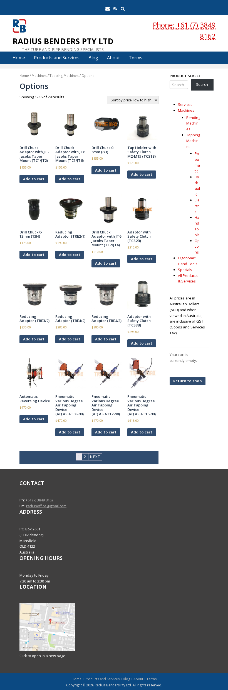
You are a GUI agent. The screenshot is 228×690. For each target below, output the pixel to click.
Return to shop (187, 380)
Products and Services (57, 58)
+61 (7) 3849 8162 (39, 500)
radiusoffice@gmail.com (46, 505)
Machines (39, 75)
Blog (93, 58)
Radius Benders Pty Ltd (63, 41)
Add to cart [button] (33, 178)
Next (95, 456)
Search (202, 84)
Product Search (186, 75)
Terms (135, 58)
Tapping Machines (64, 75)
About (113, 58)
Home (19, 58)
